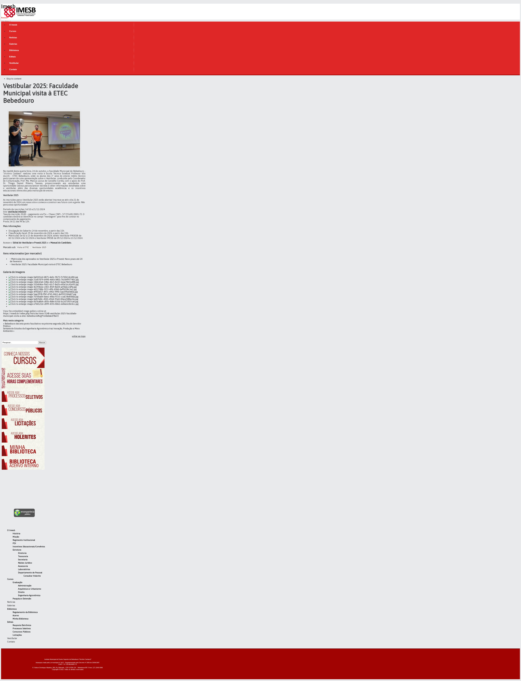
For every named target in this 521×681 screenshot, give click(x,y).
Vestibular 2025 (39, 247)
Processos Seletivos (22, 628)
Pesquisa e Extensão (22, 598)
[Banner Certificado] (23, 387)
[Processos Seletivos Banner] (23, 401)
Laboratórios (24, 569)
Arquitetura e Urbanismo (29, 589)
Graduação (17, 582)
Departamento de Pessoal (30, 572)
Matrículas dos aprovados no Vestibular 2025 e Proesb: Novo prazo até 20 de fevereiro (46, 260)
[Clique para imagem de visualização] (44, 167)
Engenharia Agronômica (29, 595)
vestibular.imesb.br (17, 211)
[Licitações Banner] (23, 428)
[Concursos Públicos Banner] (23, 414)
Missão (16, 537)
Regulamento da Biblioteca (25, 612)
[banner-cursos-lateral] (23, 367)
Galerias (11, 605)
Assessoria (23, 566)
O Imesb (11, 530)
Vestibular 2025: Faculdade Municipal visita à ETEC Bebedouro (41, 264)
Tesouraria (23, 556)
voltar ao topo (78, 336)
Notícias (11, 602)
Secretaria (22, 559)
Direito (21, 592)
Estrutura (17, 550)
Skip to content (14, 78)
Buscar (42, 343)
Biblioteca (12, 609)
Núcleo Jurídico (25, 563)
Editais (10, 622)
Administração (24, 585)
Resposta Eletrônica (22, 625)
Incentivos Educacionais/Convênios (29, 546)
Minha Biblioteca (20, 619)
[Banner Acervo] (23, 469)
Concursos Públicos (22, 632)
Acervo (16, 615)
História (16, 533)
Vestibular (12, 638)
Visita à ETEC (23, 247)
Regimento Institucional (24, 540)
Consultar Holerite (32, 576)
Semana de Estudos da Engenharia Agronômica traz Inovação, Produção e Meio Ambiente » (41, 329)
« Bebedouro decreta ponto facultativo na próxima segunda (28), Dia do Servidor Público (42, 324)
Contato (11, 641)
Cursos (10, 579)
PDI (14, 543)
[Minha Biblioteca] (23, 455)
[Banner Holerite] (23, 442)
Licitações (17, 635)
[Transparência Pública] (24, 516)
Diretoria (22, 553)
